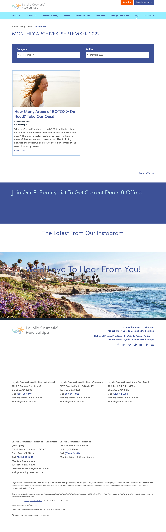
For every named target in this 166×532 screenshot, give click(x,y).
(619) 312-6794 (120, 394)
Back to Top (145, 174)
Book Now (126, 2)
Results (67, 16)
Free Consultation (144, 2)
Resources (100, 16)
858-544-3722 (72, 394)
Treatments (31, 16)
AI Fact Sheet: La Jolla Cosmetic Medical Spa (131, 331)
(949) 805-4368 (25, 457)
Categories (23, 49)
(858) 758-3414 (24, 394)
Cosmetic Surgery (50, 16)
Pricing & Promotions (119, 16)
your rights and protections (33, 501)
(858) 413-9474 (72, 453)
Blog (137, 16)
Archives (90, 49)
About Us (16, 16)
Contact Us (149, 16)
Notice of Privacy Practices (108, 336)
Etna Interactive (43, 515)
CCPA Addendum (131, 328)
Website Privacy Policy (138, 336)
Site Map (149, 328)
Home (15, 27)
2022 (29, 27)
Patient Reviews (82, 16)
